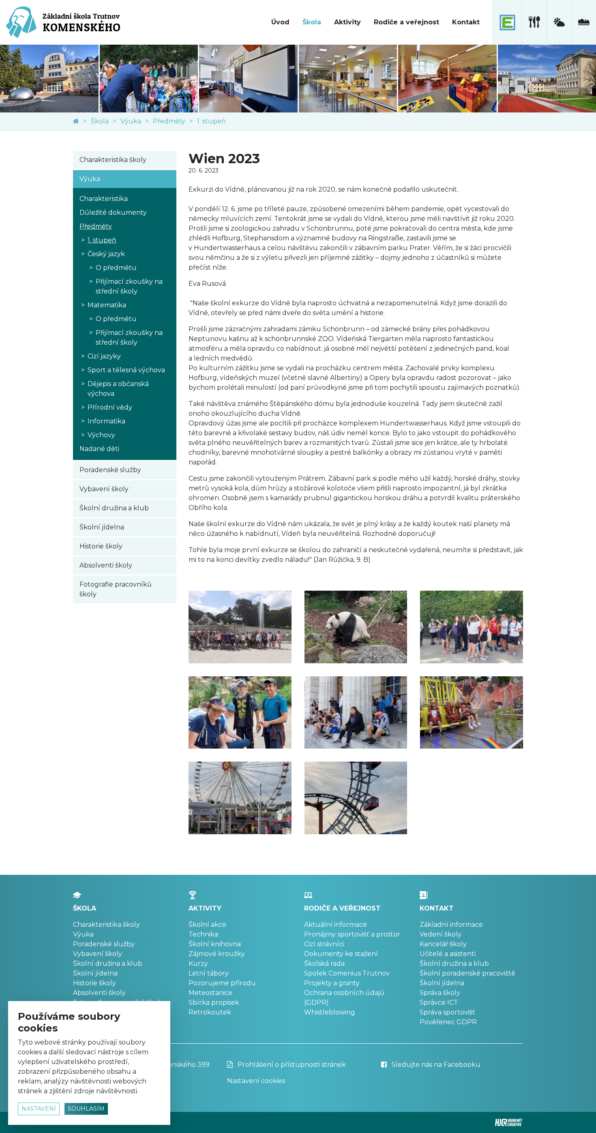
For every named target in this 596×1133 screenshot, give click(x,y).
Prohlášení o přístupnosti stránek (291, 1064)
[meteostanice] (559, 22)
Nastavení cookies (256, 1081)
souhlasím (86, 1108)
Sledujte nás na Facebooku (435, 1064)
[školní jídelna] (534, 22)
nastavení (38, 1108)
